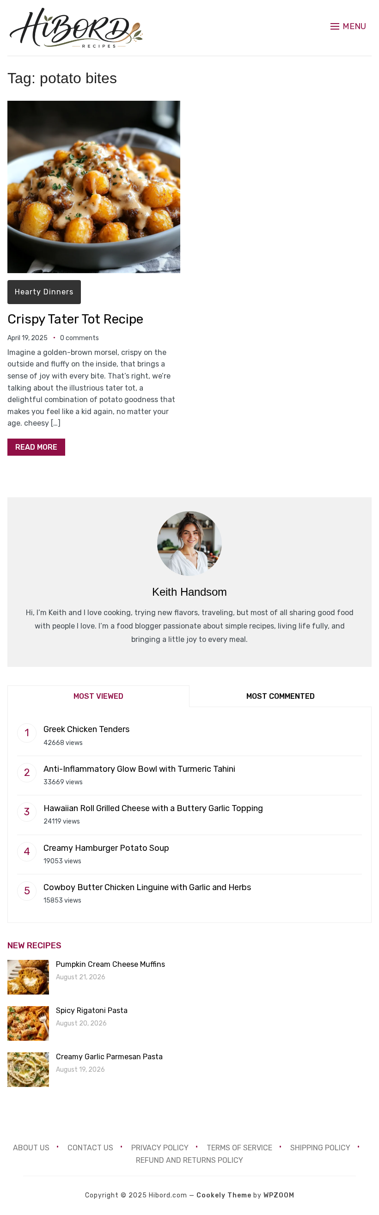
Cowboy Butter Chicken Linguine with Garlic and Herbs (147, 887)
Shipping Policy (320, 1147)
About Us (31, 1147)
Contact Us (90, 1147)
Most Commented (280, 696)
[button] (348, 26)
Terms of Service (239, 1147)
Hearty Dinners (44, 291)
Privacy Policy (160, 1147)
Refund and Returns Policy (189, 1160)
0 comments (79, 338)
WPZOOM (278, 1195)
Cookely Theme (223, 1195)
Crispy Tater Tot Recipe (75, 319)
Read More (36, 447)
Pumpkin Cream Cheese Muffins (110, 964)
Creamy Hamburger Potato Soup (106, 848)
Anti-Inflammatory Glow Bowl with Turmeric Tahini (139, 769)
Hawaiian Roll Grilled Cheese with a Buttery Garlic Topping (153, 808)
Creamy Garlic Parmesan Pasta (109, 1056)
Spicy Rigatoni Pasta (92, 1010)
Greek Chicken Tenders (86, 729)
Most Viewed (98, 696)
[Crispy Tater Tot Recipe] (93, 107)
